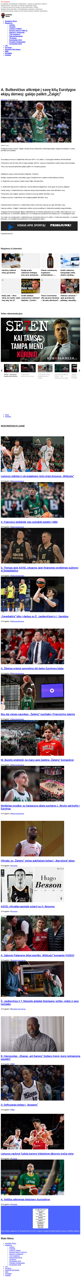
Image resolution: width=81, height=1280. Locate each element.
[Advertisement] (40, 400)
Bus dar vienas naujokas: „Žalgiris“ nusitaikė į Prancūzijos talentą (38, 714)
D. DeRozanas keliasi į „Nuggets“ (19, 1104)
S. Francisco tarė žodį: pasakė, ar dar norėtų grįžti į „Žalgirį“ (19, 7)
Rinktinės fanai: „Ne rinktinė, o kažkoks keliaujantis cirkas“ (19, 5)
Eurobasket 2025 (15, 44)
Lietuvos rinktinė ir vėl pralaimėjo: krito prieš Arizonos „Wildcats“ (37, 476)
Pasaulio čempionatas (17, 42)
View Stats (40, 1227)
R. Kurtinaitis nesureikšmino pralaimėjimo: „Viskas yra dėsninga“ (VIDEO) (24, 4)
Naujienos (9, 23)
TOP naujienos (14, 34)
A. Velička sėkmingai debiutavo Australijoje (25, 1199)
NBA (6, 51)
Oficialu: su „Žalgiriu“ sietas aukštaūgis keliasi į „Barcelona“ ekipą (38, 860)
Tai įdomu (13, 38)
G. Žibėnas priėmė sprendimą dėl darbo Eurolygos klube (32, 668)
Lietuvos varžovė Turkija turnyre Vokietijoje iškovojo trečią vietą (37, 1153)
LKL (6, 46)
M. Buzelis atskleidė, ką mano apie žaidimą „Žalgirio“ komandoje (37, 760)
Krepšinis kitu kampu (13, 49)
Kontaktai (8, 53)
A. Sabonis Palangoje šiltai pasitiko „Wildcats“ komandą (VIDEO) (37, 955)
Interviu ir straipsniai (16, 32)
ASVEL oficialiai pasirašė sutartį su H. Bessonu (28, 906)
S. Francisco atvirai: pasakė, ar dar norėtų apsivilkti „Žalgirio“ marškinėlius (24, 11)
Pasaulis (12, 27)
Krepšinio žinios (11, 21)
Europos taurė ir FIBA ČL (18, 31)
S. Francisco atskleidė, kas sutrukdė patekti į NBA (29, 522)
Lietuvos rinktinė (15, 29)
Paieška (8, 55)
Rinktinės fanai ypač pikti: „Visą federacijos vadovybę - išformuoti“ (21, 9)
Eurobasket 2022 (15, 40)
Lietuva (12, 25)
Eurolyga (8, 47)
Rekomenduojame (16, 36)
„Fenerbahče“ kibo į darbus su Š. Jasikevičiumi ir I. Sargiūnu (34, 616)
